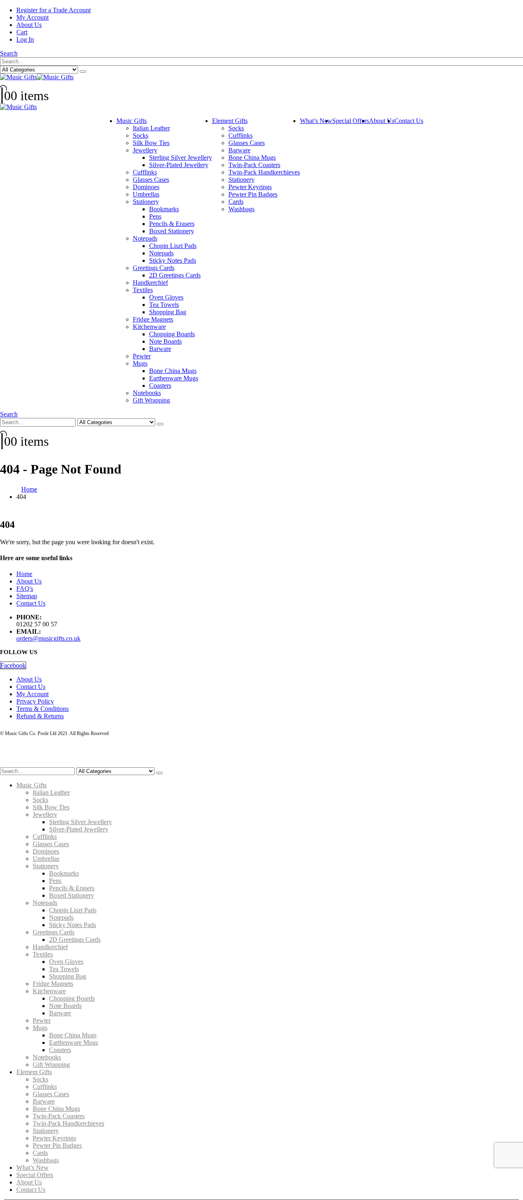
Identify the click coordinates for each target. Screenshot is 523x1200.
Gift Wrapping (151, 400)
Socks (140, 135)
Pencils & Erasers (171, 223)
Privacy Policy (35, 701)
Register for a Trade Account (53, 10)
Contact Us (408, 120)
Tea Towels (164, 304)
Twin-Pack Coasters (254, 164)
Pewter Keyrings (250, 186)
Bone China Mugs (173, 370)
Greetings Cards (153, 267)
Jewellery (145, 150)
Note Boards (165, 341)
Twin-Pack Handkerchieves (264, 172)
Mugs (140, 363)
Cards (236, 201)
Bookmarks (164, 209)
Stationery (146, 201)
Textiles (143, 289)
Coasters (160, 385)
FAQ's (24, 588)
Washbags (241, 209)
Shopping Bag (167, 311)
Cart (21, 32)
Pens (155, 216)
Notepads (145, 238)
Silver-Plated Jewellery (178, 164)
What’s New (316, 120)
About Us (29, 24)
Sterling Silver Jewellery (180, 157)
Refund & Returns (40, 716)
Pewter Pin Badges (252, 194)
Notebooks (147, 392)
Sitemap (26, 595)
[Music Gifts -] (37, 77)
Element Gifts (230, 120)
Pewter (142, 356)
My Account (32, 17)
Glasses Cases (151, 179)
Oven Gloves (166, 297)
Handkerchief (150, 282)
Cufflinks (145, 172)
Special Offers (350, 120)
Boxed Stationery (171, 231)
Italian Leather (151, 128)
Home (24, 573)
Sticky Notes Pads (172, 260)
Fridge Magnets (153, 319)
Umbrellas (146, 194)
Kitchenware (149, 326)
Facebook (13, 665)
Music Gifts (131, 120)
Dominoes (146, 186)
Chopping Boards (172, 334)
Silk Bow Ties (151, 142)
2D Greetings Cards (175, 275)
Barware (160, 348)
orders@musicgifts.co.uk (48, 638)
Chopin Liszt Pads (173, 245)
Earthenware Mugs (173, 378)
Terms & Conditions (42, 708)
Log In (25, 39)
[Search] (83, 71)
